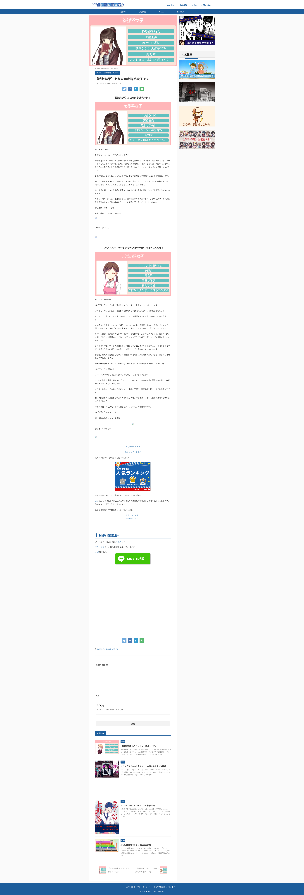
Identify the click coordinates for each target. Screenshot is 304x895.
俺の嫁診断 (107, 649)
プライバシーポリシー (144, 887)
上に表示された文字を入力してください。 (112, 709)
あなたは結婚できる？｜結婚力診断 (136, 845)
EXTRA (99, 649)
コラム (194, 5)
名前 (98, 696)
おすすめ (170, 5)
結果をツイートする (133, 452)
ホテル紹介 (180, 12)
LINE (97, 552)
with (97, 501)
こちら (119, 542)
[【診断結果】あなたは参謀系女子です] (136, 89)
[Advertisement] (133, 582)
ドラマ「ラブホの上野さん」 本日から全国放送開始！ (144, 766)
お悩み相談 (183, 5)
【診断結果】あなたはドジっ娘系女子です (139, 746)
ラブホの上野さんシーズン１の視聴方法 (138, 805)
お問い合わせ (206, 5)
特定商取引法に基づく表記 (162, 887)
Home (176, 887)
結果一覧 (115, 649)
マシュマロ (99, 547)
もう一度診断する (133, 446)
